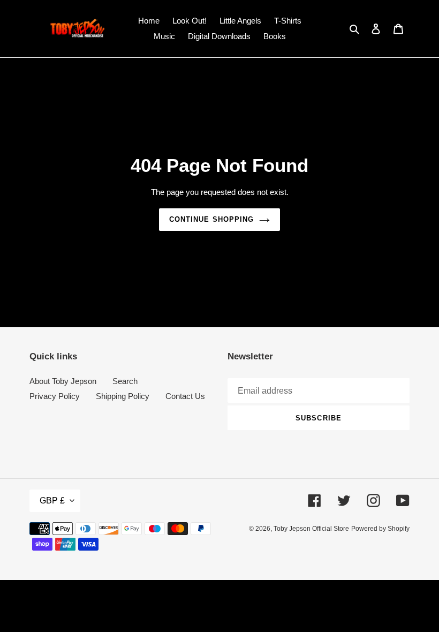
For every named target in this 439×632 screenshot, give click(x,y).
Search (125, 381)
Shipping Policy (122, 396)
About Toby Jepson (62, 381)
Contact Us (185, 396)
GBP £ (52, 500)
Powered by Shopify (380, 528)
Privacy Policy (54, 396)
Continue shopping (211, 219)
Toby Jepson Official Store (311, 528)
